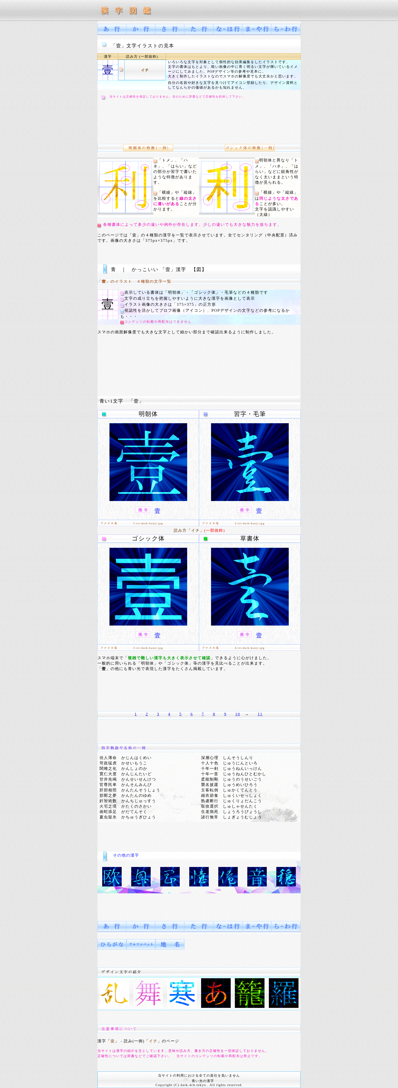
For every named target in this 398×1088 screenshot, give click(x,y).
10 (237, 714)
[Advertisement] (175, 118)
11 (260, 714)
